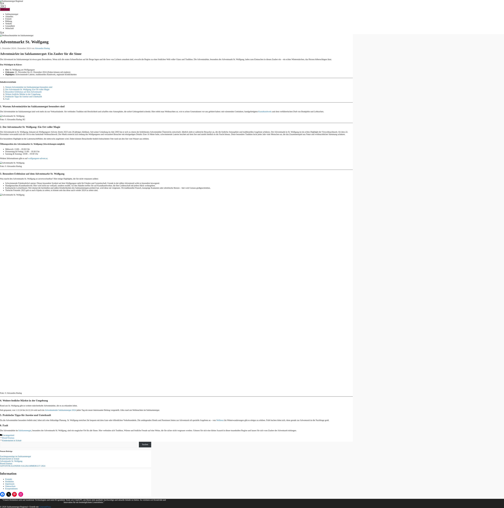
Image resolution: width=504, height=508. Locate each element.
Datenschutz (10, 486)
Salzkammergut (11, 14)
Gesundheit (10, 26)
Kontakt (8, 479)
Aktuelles (9, 16)
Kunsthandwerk (265, 111)
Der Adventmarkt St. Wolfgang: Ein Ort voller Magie (27, 89)
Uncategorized (8, 435)
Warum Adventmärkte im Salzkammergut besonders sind (28, 87)
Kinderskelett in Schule (11, 440)
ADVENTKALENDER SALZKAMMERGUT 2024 (22, 466)
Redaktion (9, 481)
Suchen (145, 444)
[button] (2, 4)
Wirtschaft (9, 28)
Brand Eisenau (8, 438)
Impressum (9, 484)
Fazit (7, 99)
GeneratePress (45, 507)
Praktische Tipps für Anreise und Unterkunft (23, 96)
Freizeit (8, 19)
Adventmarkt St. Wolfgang (11, 461)
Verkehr (8, 23)
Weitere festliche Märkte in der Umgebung (22, 94)
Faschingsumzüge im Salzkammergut (15, 456)
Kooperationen (11, 488)
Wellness (220, 420)
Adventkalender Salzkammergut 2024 (60, 410)
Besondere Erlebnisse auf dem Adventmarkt (23, 92)
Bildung (8, 21)
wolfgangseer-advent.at (37, 158)
